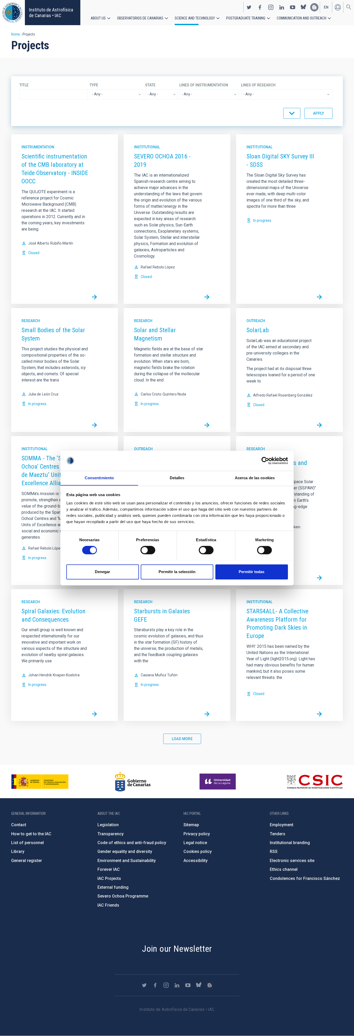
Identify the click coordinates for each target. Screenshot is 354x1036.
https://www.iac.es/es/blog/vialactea (314, 7)
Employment (281, 824)
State (150, 85)
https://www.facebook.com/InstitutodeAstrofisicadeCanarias (259, 7)
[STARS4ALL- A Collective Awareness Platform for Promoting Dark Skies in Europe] (319, 714)
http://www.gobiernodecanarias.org (133, 781)
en (326, 7)
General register (26, 860)
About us (98, 18)
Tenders (277, 833)
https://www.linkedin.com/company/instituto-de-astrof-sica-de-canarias (281, 7)
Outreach (255, 321)
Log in (337, 7)
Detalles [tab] (177, 478)
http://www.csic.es (314, 781)
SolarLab (257, 330)
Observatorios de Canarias (140, 18)
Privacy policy (196, 833)
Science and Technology (195, 18)
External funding (113, 887)
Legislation (108, 824)
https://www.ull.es (218, 781)
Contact (18, 824)
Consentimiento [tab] (99, 478)
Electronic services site (292, 860)
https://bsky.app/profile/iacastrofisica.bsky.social (303, 7)
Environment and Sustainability (126, 860)
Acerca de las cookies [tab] (255, 478)
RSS (274, 851)
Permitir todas (251, 571)
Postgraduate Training (245, 18)
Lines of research (258, 85)
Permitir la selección (177, 571)
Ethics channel (284, 869)
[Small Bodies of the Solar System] (94, 425)
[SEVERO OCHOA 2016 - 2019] (207, 297)
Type (94, 85)
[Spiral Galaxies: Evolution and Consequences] (94, 714)
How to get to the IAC (31, 833)
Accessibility (195, 860)
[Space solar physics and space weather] (319, 578)
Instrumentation (38, 147)
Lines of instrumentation (203, 85)
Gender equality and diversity (124, 851)
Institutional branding (290, 842)
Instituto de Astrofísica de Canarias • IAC (51, 12)
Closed (33, 253)
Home (15, 34)
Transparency (110, 833)
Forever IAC (108, 869)
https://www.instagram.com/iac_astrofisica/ (270, 7)
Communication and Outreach (301, 18)
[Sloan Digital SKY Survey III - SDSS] (319, 297)
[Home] (12, 12)
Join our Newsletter (177, 948)
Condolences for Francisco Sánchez (305, 878)
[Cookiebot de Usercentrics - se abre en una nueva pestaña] (265, 460)
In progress (262, 220)
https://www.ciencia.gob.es (40, 781)
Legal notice (195, 842)
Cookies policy (197, 851)
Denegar (102, 571)
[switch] (147, 550)
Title (24, 85)
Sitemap (191, 824)
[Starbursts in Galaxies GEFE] (207, 714)
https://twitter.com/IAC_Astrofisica (249, 7)
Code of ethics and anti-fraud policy (131, 842)
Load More (182, 739)
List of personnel (27, 842)
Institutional (147, 147)
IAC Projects (109, 878)
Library (17, 851)
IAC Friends (108, 905)
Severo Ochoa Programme (122, 896)
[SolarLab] (319, 425)
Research (31, 321)
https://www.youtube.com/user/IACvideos (292, 7)
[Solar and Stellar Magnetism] (207, 425)
